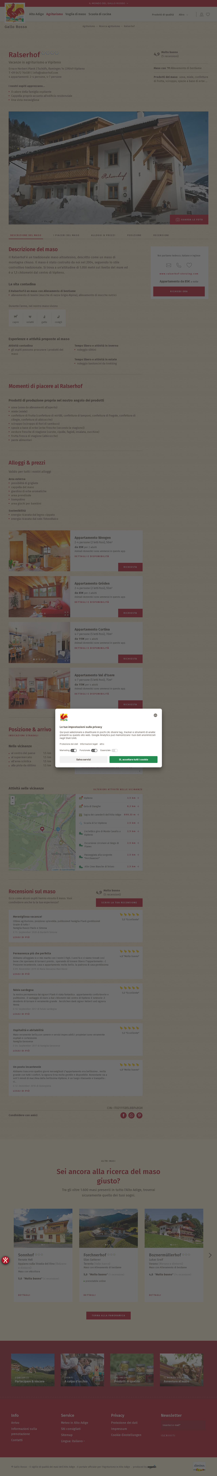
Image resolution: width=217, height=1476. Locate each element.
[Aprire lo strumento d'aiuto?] (5, 1260)
